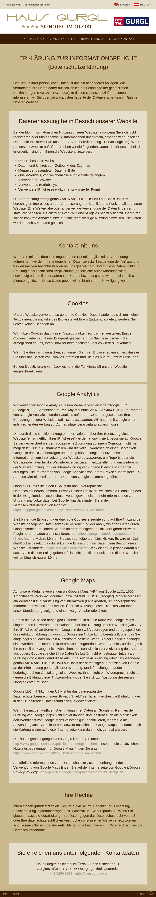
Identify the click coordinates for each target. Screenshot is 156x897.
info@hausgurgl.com (91, 873)
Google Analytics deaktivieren (66, 548)
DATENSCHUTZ (143, 894)
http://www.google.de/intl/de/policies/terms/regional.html (55, 744)
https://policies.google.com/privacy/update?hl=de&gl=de (81, 772)
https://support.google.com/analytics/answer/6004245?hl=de (59, 510)
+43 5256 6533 (60, 873)
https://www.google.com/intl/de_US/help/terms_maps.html (57, 753)
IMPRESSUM (11, 894)
